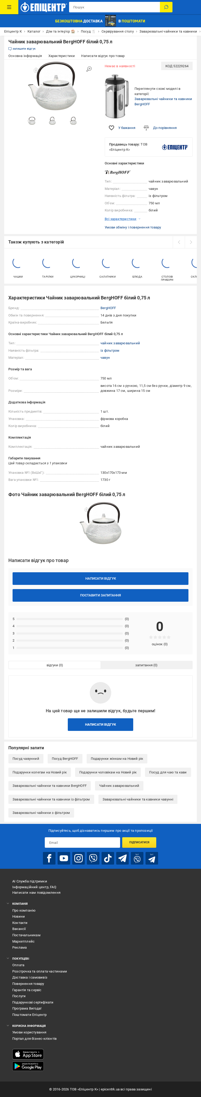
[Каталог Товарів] (9, 7)
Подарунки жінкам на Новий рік (117, 759)
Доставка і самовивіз (29, 977)
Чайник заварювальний (119, 786)
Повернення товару (28, 984)
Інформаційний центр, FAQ (34, 887)
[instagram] (78, 858)
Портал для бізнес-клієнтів (34, 1039)
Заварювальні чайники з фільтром (41, 813)
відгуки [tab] (52, 665)
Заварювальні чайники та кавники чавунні (138, 799)
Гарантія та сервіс (27, 990)
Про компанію (24, 910)
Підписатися (139, 842)
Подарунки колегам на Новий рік (40, 772)
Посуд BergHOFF (65, 759)
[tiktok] (108, 858)
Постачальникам (26, 935)
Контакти (20, 923)
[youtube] (64, 858)
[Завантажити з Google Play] (28, 1066)
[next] (191, 242)
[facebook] (49, 858)
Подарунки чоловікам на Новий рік (108, 772)
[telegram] (122, 858)
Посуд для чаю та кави (168, 772)
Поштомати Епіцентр (29, 1015)
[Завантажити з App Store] (28, 1054)
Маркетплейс (23, 941)
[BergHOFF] (118, 172)
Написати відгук (100, 578)
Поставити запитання (100, 595)
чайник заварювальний (120, 343)
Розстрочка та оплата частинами (39, 971)
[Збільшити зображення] (89, 69)
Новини (18, 916)
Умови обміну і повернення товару (133, 227)
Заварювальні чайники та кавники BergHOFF (50, 786)
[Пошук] (166, 7)
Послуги (19, 996)
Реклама (19, 947)
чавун (105, 358)
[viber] (93, 858)
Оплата (18, 965)
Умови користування (29, 1032)
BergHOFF (108, 308)
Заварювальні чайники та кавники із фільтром (51, 799)
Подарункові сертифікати (33, 1002)
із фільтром (109, 350)
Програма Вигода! (26, 1008)
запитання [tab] (144, 665)
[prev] (179, 242)
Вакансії (19, 929)
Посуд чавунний (26, 759)
